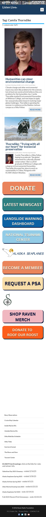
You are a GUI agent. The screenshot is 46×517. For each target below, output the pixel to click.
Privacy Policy (23, 511)
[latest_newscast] (23, 211)
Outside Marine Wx (11, 431)
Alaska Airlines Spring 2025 (11, 482)
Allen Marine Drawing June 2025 (13, 487)
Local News (32, 85)
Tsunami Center (9, 457)
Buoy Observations (10, 415)
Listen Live (9, 7)
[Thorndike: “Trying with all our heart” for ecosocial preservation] (23, 129)
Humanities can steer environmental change (20, 80)
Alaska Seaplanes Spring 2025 (12, 476)
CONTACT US (34, 511)
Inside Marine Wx (10, 426)
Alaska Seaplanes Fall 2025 (11, 492)
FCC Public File (12, 511)
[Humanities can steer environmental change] (23, 52)
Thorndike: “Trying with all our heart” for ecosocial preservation (23, 146)
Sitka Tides (8, 442)
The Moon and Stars (11, 452)
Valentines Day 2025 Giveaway (12, 471)
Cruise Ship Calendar (11, 420)
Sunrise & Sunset (10, 447)
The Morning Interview (29, 152)
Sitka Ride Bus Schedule (12, 436)
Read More (35, 109)
